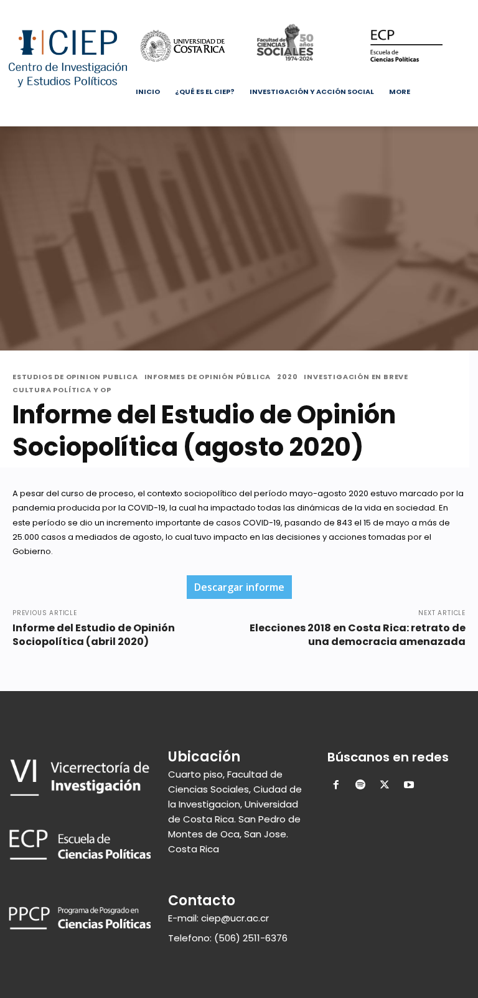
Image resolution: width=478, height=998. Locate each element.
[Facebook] (393, 9)
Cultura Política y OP (61, 390)
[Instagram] (410, 9)
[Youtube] (462, 9)
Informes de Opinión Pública (207, 377)
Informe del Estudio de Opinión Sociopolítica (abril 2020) (93, 635)
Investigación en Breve (356, 377)
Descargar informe (239, 587)
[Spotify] (361, 786)
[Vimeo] (445, 9)
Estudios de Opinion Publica (75, 377)
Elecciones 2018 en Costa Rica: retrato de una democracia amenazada (358, 635)
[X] (428, 9)
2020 (287, 377)
